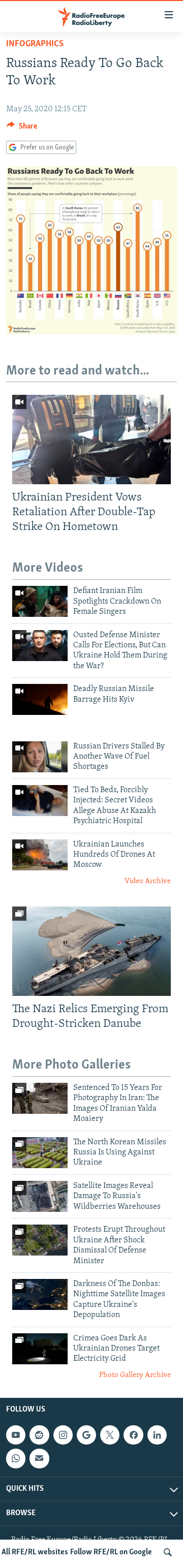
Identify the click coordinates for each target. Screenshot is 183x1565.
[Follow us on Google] (86, 1435)
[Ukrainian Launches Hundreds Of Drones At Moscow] (40, 854)
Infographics (35, 44)
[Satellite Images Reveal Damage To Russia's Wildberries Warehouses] (40, 1196)
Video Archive (148, 881)
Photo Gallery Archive (135, 1375)
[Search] (167, 1552)
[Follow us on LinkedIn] (157, 1435)
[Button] (22, 128)
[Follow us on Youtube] (15, 1435)
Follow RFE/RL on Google (111, 1552)
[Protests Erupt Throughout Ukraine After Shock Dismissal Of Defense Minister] (40, 1240)
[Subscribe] (39, 1458)
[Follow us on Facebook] (133, 1435)
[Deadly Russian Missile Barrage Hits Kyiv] (40, 699)
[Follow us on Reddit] (39, 1435)
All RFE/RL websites (35, 1552)
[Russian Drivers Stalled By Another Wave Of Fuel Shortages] (40, 756)
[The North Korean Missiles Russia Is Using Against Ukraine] (40, 1152)
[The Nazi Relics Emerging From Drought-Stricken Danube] (91, 951)
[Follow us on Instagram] (63, 1435)
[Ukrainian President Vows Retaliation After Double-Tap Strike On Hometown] (91, 439)
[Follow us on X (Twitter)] (109, 1435)
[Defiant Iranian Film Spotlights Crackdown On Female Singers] (40, 601)
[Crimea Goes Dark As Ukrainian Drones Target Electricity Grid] (40, 1348)
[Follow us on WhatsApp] (15, 1458)
